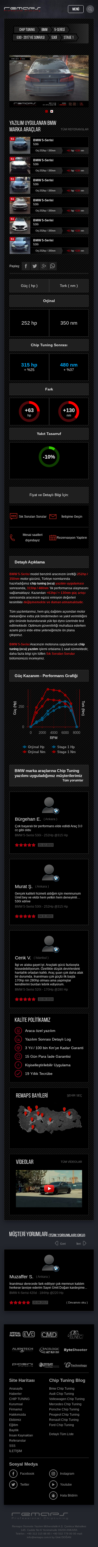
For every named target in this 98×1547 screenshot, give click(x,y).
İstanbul (41, 958)
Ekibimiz (15, 1420)
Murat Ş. (24, 886)
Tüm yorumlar (72, 780)
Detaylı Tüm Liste (61, 1434)
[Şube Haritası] (49, 1134)
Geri (63, 1243)
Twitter (24, 1484)
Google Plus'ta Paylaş (43, 266)
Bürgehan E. (28, 819)
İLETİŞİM (15, 1451)
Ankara (50, 819)
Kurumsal (16, 1404)
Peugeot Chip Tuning (64, 1414)
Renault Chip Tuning (64, 1420)
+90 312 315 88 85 (38, 1533)
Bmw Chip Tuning (61, 1388)
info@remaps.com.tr (39, 1537)
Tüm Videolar (71, 1161)
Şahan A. (31, 1276)
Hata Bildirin (69, 1495)
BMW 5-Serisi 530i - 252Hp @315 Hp (41, 835)
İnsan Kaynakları (21, 1435)
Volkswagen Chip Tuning (67, 1399)
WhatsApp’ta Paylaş (52, 266)
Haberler (15, 1394)
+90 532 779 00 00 (64, 1533)
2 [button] (51, 111)
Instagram (67, 1473)
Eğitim (13, 1425)
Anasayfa (15, 1388)
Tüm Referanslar (75, 129)
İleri (78, 1243)
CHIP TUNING (19, 1399)
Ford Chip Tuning (61, 1425)
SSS (12, 1446)
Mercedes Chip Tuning (65, 1404)
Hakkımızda (17, 1414)
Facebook (27, 1473)
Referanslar (17, 1440)
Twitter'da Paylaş (35, 266)
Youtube (66, 1484)
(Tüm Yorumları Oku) (67, 1235)
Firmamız (15, 1409)
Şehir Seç (74, 1095)
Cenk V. (23, 957)
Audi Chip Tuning (61, 1394)
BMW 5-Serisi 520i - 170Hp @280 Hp (41, 989)
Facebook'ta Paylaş (26, 266)
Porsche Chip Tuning (64, 1409)
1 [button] (46, 111)
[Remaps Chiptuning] (22, 9)
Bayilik (14, 1430)
